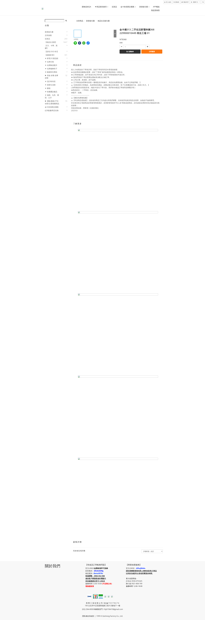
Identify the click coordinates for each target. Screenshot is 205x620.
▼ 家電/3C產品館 (51, 58)
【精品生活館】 (51, 42)
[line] (75, 43)
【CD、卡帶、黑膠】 (51, 46)
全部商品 (79, 21)
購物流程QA (86, 7)
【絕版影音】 (50, 55)
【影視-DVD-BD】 (52, 51)
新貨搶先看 (143, 7)
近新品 (114, 7)
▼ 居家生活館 (50, 85)
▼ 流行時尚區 (50, 81)
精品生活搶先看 (104, 21)
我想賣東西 (155, 10)
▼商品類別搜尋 (101, 7)
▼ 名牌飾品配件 (51, 65)
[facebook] (79, 43)
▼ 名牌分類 (49, 62)
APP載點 (156, 7)
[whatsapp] (83, 43)
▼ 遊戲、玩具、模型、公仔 (52, 96)
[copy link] (88, 43)
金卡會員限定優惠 (128, 7)
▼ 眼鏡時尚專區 (51, 72)
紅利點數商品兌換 (52, 110)
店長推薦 (48, 35)
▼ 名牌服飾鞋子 (51, 68)
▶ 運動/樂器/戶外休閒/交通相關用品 (52, 102)
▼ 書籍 (47, 88)
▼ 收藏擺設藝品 (51, 91)
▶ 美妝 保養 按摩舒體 (51, 76)
